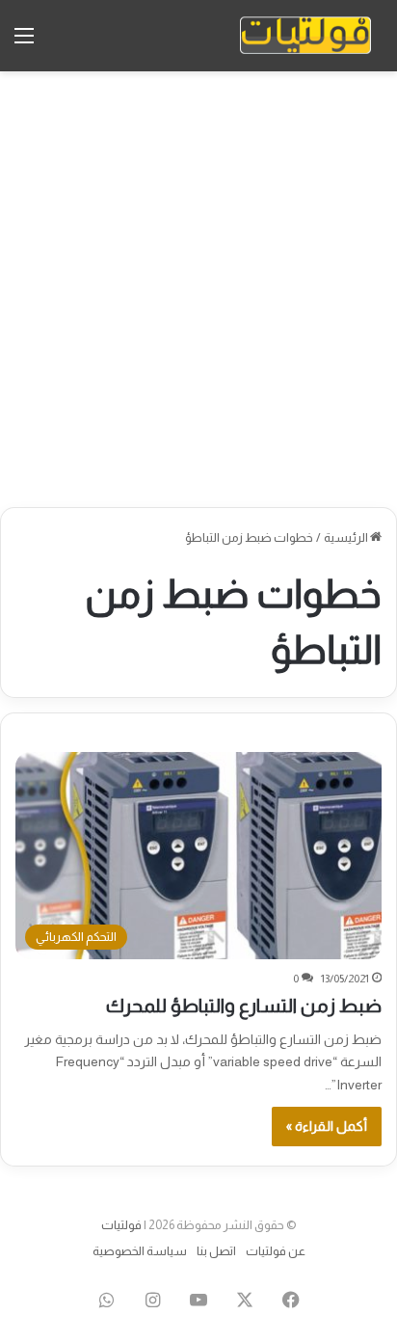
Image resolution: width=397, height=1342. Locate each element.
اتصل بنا (216, 1251)
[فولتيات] (305, 35)
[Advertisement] (198, 289)
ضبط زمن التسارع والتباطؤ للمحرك (244, 1005)
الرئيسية (347, 537)
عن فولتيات (275, 1251)
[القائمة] (24, 43)
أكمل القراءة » (326, 1126)
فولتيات (121, 1225)
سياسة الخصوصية (140, 1251)
